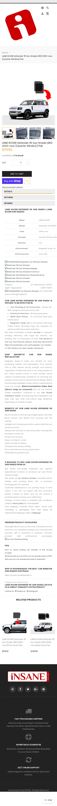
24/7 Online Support (28, 767)
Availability (7, 155)
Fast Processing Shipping (28, 719)
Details (8, 191)
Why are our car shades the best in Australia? (25, 559)
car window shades (27, 478)
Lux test (37, 332)
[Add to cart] (18, 630)
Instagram (33, 591)
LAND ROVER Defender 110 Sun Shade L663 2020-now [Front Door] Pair (14, 642)
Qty (4, 162)
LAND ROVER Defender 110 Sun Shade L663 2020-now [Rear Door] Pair (43, 642)
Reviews (8, 203)
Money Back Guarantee (28, 744)
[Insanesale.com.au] (28, 676)
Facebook (20, 591)
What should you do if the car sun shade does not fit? (28, 556)
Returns (8, 197)
